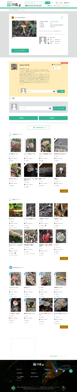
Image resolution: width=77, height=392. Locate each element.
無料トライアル (61, 5)
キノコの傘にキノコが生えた (14, 313)
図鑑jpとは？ (50, 5)
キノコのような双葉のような (29, 218)
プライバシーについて (36, 387)
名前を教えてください (58, 218)
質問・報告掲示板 (15, 9)
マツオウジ (56, 244)
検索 (48, 2)
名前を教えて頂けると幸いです (60, 153)
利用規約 (18, 387)
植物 (29, 5)
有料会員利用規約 (23, 387)
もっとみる (64, 191)
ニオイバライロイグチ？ (13, 287)
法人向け (61, 2)
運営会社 (51, 387)
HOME (10, 9)
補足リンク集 (48, 376)
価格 (57, 2)
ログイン (68, 5)
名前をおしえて (27, 287)
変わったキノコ (12, 218)
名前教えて (56, 178)
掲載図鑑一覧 (67, 2)
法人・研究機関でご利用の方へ (20, 377)
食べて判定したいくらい (13, 153)
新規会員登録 (19, 373)
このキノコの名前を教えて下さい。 (46, 153)
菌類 (34, 5)
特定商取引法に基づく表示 (44, 387)
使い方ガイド (48, 369)
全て (26, 5)
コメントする (21, 50)
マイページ (19, 380)
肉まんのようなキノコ (13, 178)
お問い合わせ (29, 387)
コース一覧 (33, 369)
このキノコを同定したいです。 (30, 153)
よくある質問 (48, 373)
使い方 (55, 5)
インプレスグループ (57, 387)
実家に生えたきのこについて (29, 313)
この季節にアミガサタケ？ (44, 218)
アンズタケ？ (41, 287)
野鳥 (32, 5)
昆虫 (37, 5)
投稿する (22, 118)
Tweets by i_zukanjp (53, 356)
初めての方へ (19, 369)
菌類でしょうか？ (42, 178)
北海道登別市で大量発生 (28, 244)
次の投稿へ (52, 118)
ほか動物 (40, 5)
